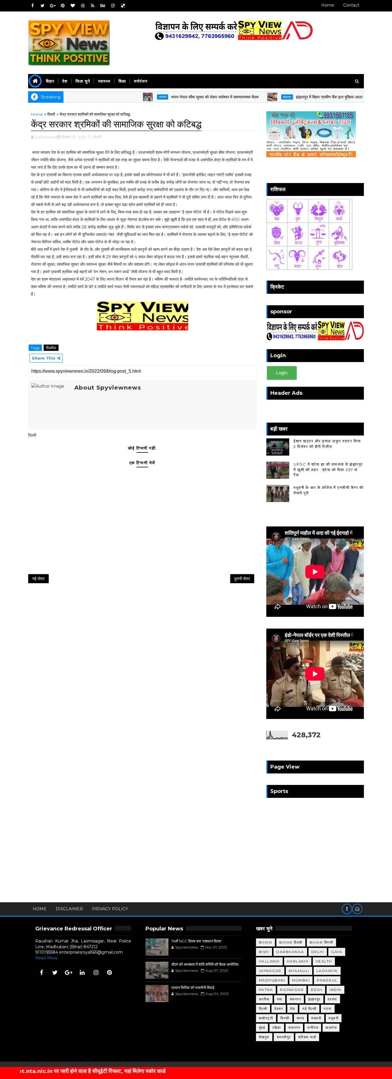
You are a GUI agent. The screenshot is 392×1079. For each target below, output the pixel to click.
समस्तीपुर (284, 1037)
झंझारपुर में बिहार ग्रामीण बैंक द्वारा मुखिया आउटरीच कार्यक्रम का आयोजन (325, 97)
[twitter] (42, 5)
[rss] (92, 5)
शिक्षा (122, 81)
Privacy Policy (110, 908)
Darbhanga (290, 952)
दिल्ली (51, 114)
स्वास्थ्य (104, 81)
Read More (46, 958)
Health (324, 961)
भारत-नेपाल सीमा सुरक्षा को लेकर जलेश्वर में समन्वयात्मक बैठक (192, 97)
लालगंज (331, 1027)
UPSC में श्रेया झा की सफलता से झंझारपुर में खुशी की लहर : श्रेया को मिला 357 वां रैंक (328, 469)
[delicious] (123, 5)
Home (327, 5)
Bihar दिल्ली (290, 942)
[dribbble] (82, 5)
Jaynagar (270, 971)
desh (316, 989)
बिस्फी (285, 1018)
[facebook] (32, 5)
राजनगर (294, 1027)
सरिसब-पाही (307, 1037)
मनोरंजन (141, 81)
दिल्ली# (51, 347)
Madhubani (272, 980)
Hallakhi (269, 961)
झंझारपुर (264, 97)
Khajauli (299, 971)
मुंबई (262, 1027)
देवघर (278, 1008)
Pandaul (327, 980)
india (335, 989)
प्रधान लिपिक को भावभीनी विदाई (192, 987)
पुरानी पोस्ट (242, 578)
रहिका (276, 1027)
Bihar (265, 942)
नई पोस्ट (38, 578)
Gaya (336, 952)
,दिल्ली (97, 137)
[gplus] (52, 5)
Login (282, 372)
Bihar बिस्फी (321, 942)
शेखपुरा (264, 1037)
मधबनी (316, 1018)
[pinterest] (62, 5)
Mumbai (301, 980)
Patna (266, 989)
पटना (328, 1008)
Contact (351, 5)
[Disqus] (142, 663)
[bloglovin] (72, 5)
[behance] (102, 5)
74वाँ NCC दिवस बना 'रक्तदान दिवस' (196, 941)
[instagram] (112, 5)
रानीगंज (312, 1027)
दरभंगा (332, 999)
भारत (300, 1018)
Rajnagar (292, 989)
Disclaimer (69, 908)
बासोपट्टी (266, 1018)
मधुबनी (334, 1018)
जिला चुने (82, 81)
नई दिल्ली (309, 1008)
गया (279, 999)
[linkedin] (82, 973)
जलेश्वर (139, 97)
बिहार (50, 81)
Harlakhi (297, 961)
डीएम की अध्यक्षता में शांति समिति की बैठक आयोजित (204, 964)
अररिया (264, 999)
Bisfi (264, 952)
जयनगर (295, 999)
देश (64, 81)
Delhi (317, 952)
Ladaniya (327, 971)
